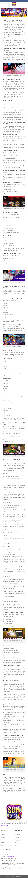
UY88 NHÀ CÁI (4, 825)
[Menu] (2, 4)
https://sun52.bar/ (11, 856)
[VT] (14, 4)
